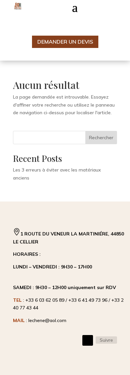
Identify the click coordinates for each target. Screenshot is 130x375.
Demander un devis (65, 41)
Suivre (106, 340)
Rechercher (101, 138)
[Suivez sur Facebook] (87, 340)
